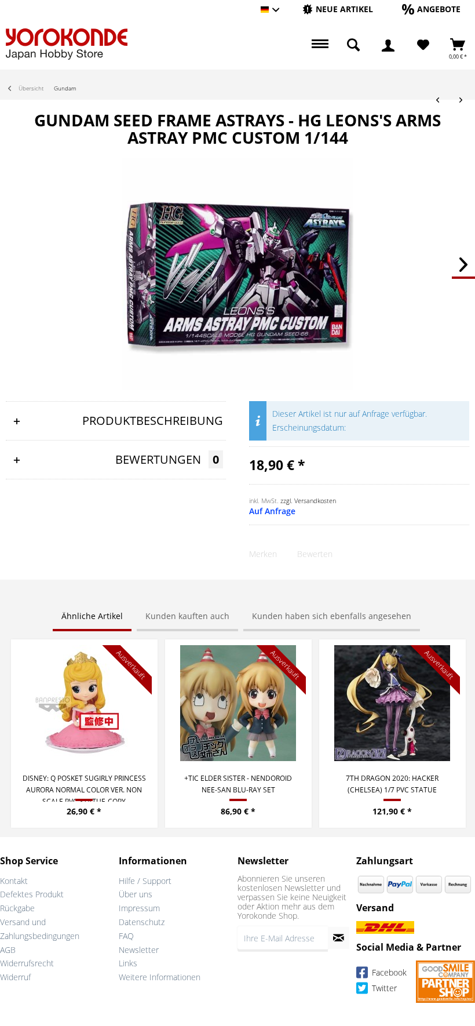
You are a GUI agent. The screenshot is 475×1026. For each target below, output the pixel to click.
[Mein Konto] (388, 45)
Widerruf (15, 977)
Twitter (383, 988)
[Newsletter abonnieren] (338, 937)
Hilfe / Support (145, 880)
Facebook (388, 972)
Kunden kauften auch (187, 615)
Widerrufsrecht (27, 963)
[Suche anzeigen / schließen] (353, 45)
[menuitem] (338, 9)
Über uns (135, 894)
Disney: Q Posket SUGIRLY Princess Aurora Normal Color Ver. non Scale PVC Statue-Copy (84, 787)
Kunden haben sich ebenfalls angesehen (331, 615)
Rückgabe (17, 908)
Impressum (139, 908)
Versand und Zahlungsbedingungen (39, 928)
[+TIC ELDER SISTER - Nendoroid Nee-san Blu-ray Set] (238, 703)
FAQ (126, 935)
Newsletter (139, 949)
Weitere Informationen (159, 977)
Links (128, 963)
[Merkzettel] (423, 45)
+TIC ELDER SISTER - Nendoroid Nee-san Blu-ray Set (238, 784)
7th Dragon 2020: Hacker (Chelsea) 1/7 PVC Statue (392, 784)
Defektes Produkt (32, 894)
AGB (8, 949)
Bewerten (314, 553)
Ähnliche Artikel (92, 615)
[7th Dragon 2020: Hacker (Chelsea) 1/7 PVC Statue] (392, 703)
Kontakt (14, 880)
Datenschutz (142, 921)
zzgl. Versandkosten (308, 500)
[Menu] (318, 45)
